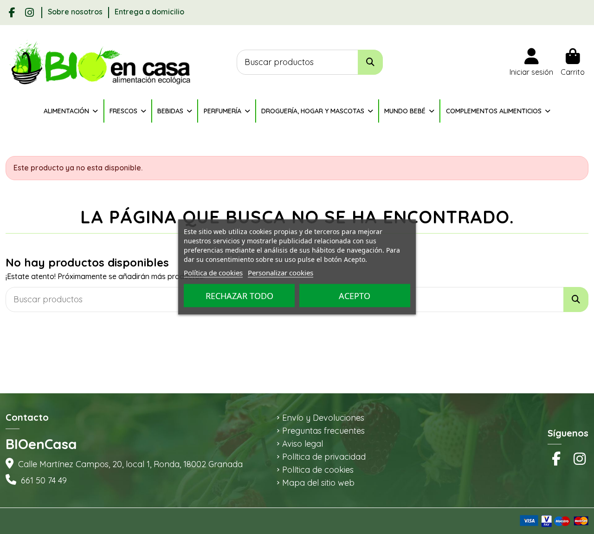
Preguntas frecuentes (323, 431)
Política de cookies (318, 470)
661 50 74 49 (44, 480)
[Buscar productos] (370, 62)
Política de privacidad (324, 457)
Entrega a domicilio (149, 11)
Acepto (354, 295)
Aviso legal (302, 444)
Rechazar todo (239, 295)
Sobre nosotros (76, 11)
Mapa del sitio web (318, 483)
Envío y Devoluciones (323, 418)
